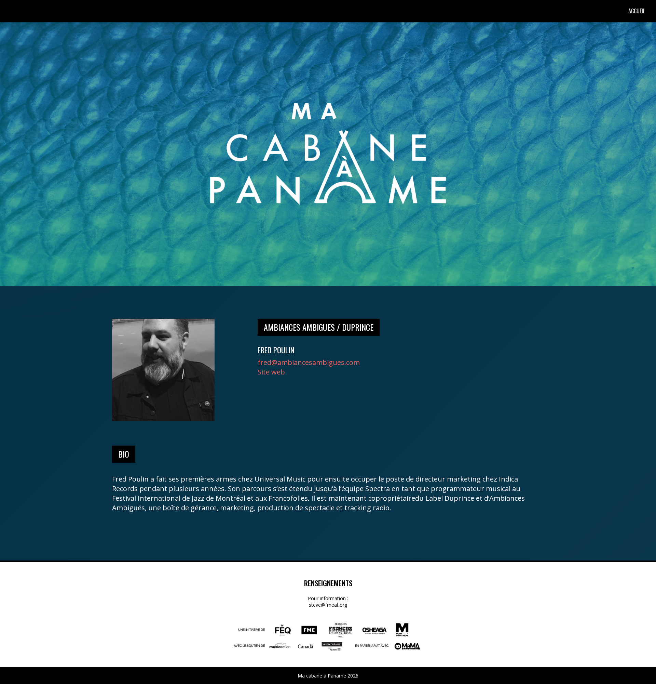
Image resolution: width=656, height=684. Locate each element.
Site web (271, 372)
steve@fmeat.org (328, 605)
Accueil (636, 11)
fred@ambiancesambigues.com (309, 362)
